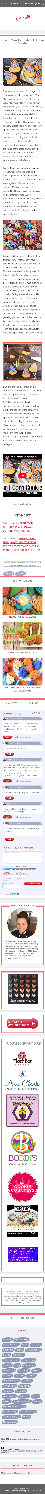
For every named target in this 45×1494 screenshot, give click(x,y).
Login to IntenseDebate (8, 869)
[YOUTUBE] (22, 1318)
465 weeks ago (15, 804)
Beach (25, 1345)
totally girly (10, 1422)
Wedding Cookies (11, 1417)
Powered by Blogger (11, 1449)
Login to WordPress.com (22, 869)
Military (27, 1381)
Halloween (23, 1371)
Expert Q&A (18, 1355)
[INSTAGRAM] (17, 1318)
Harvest (8, 574)
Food (17, 1365)
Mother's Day (9, 1386)
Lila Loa (28, 1489)
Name (6, 872)
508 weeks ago (26, 760)
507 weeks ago (19, 787)
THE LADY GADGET (34, 1491)
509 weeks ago (17, 719)
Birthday (36, 1345)
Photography (9, 1396)
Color (20, 1350)
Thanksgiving (10, 1412)
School (6, 1401)
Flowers (7, 1365)
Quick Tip (24, 1396)
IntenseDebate (15, 894)
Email (20, 872)
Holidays (7, 1376)
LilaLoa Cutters (11, 1381)
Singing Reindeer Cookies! (27, 775)
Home (4, 3)
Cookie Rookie (33, 1350)
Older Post (12, 703)
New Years (24, 1386)
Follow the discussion (40, 713)
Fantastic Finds (11, 1360)
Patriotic (21, 1391)
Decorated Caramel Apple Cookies (22, 652)
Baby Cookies (21, 1340)
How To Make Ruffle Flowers (22, 617)
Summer (37, 1401)
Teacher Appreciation (14, 1407)
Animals (7, 1340)
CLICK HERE (6, 1473)
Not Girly (7, 1391)
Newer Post (33, 703)
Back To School (10, 1345)
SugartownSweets (14, 759)
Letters (21, 574)
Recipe (36, 1396)
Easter (6, 1355)
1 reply (16, 737)
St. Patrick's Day (22, 1401)
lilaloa (12, 743)
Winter (26, 1417)
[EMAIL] (33, 1318)
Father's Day (29, 1360)
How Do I (20, 1376)
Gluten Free (29, 1365)
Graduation (9, 1371)
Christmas (8, 1350)
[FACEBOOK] (12, 1318)
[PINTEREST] (27, 1318)
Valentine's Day (28, 1412)
